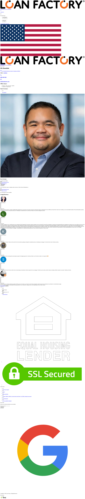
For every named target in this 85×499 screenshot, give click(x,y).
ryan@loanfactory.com (5, 182)
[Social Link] (42, 491)
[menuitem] (4, 18)
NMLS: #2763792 (5, 394)
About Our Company (5, 389)
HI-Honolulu (2, 65)
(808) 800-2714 (4, 183)
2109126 (5, 72)
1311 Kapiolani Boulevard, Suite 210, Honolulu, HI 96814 (11, 71)
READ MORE (2, 285)
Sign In (1, 23)
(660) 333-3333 (4, 190)
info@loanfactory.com (5, 189)
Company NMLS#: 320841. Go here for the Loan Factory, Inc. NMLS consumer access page (16, 396)
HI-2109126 (4, 92)
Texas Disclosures (5, 398)
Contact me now (4, 294)
